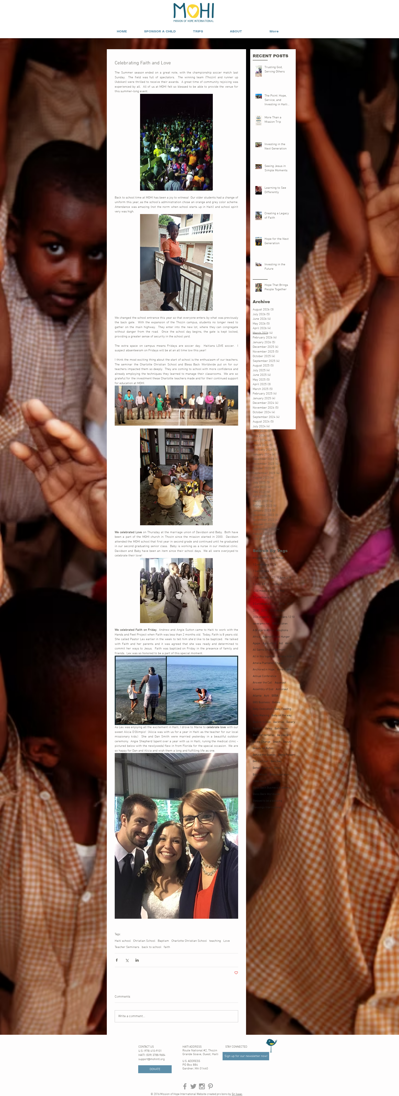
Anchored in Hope (264, 669)
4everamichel (261, 624)
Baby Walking (261, 715)
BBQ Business (261, 702)
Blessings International (267, 807)
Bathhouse (281, 728)
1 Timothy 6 (275, 584)
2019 (264, 610)
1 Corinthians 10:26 (264, 565)
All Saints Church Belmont (269, 650)
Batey (268, 728)
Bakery (290, 722)
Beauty (287, 742)
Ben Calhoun (260, 761)
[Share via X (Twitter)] (127, 960)
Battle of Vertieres (264, 735)
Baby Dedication (262, 709)
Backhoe (278, 722)
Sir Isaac (237, 1094)
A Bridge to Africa (263, 630)
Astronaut (282, 689)
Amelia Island (286, 656)
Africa (256, 637)
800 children (280, 624)
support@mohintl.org (151, 1059)
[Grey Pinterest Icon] (210, 1086)
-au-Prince (277, 558)
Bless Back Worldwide (266, 794)
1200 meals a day (263, 591)
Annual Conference (264, 676)
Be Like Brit (284, 735)
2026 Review (277, 610)
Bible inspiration (279, 774)
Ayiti (266, 696)
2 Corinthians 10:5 (264, 597)
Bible (277, 768)
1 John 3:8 (259, 584)
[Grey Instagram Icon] (202, 1086)
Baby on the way (282, 715)
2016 (281, 604)
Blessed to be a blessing (267, 801)
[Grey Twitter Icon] (193, 1086)
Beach (277, 742)
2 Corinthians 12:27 (264, 604)
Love (226, 941)
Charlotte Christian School (189, 941)
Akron (289, 643)
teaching (215, 941)
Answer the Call (262, 683)
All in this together (264, 656)
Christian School (144, 941)
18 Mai (280, 591)
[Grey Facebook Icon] (185, 1086)
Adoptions (282, 630)
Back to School (262, 722)
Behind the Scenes (264, 755)
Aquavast (280, 683)
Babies (276, 702)
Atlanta (257, 696)
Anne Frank (284, 669)
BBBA (275, 696)
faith (167, 947)
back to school (151, 947)
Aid (281, 643)
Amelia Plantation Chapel (268, 663)
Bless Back (259, 781)
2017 (290, 604)
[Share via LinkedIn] (137, 960)
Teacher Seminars (127, 947)
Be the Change (261, 742)
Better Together (262, 768)
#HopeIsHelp (260, 558)
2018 (256, 610)
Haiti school (123, 941)
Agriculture (269, 643)
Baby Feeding (283, 709)
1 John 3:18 (284, 578)
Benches (276, 761)
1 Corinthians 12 (263, 571)
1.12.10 (288, 584)
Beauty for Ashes (263, 748)
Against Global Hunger (276, 637)
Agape (256, 643)
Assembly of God (263, 689)
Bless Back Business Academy (271, 788)
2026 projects (261, 617)
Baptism (163, 941)
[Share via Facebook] (117, 960)
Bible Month (260, 774)
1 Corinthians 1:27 (264, 578)
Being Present (286, 755)
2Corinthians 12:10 (283, 617)
